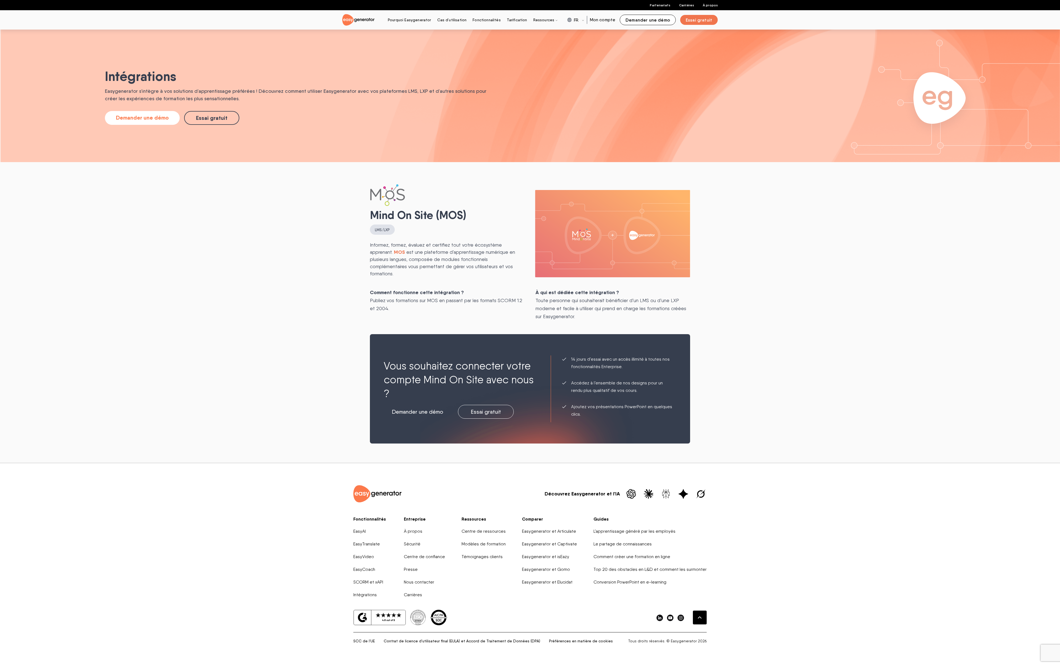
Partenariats (660, 5)
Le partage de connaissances (622, 544)
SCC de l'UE (364, 641)
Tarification (517, 19)
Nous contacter (419, 582)
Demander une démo (142, 117)
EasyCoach (364, 569)
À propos (710, 5)
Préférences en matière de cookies (581, 641)
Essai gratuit (211, 117)
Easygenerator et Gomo (546, 569)
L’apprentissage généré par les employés (634, 531)
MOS (399, 252)
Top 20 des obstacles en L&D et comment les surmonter (650, 569)
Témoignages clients (482, 556)
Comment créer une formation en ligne (631, 556)
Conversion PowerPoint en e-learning (629, 582)
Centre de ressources (484, 531)
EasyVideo (363, 556)
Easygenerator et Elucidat (547, 582)
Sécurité (412, 544)
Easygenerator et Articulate (549, 531)
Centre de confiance (424, 556)
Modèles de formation (484, 544)
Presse (411, 569)
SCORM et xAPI (368, 582)
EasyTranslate (366, 544)
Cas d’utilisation (452, 19)
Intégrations (365, 594)
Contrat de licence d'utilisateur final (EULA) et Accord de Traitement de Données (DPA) (462, 641)
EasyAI (359, 531)
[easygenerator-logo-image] (358, 19)
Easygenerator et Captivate (549, 544)
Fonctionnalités (486, 19)
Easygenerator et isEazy (545, 556)
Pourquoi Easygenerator (409, 19)
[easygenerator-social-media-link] (659, 617)
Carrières (686, 5)
